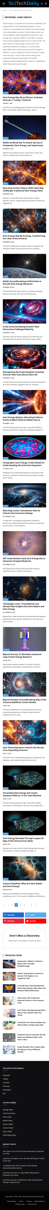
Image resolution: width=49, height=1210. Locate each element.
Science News (8, 1128)
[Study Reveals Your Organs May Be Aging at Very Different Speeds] (9, 1050)
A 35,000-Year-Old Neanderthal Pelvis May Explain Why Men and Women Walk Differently (31, 988)
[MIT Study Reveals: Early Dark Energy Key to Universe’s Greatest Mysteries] (24, 543)
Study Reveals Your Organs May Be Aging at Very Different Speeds (31, 1049)
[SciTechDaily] (24, 3)
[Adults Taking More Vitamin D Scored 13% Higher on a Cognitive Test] (9, 976)
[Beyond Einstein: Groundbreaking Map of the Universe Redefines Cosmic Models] (24, 684)
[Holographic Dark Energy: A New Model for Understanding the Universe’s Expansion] (24, 447)
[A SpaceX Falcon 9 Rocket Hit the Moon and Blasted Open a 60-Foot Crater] (9, 1037)
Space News (7, 1131)
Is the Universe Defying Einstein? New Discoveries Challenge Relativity (21, 328)
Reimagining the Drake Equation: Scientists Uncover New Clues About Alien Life (23, 373)
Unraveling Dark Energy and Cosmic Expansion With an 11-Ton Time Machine (22, 794)
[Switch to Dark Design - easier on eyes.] (41, 4)
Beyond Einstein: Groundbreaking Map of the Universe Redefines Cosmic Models (24, 701)
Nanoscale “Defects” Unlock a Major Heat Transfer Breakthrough (30, 963)
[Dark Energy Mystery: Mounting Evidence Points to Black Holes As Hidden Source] (24, 402)
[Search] (45, 3)
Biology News (8, 1110)
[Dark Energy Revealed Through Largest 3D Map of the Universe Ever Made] (24, 823)
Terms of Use (32, 1204)
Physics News (8, 1124)
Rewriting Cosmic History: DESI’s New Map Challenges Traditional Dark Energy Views (23, 189)
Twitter (5, 1079)
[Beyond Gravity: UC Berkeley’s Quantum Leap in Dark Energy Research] (24, 639)
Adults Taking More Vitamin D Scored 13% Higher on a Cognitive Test (30, 975)
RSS (4, 1093)
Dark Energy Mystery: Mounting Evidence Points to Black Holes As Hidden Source (23, 418)
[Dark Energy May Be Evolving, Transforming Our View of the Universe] (24, 221)
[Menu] (4, 4)
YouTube (6, 1082)
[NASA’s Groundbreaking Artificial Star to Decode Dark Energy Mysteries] (24, 266)
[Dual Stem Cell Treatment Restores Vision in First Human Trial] (9, 1000)
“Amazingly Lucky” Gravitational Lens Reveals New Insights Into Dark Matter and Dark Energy (23, 606)
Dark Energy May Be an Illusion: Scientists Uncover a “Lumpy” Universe (23, 98)
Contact (28, 1201)
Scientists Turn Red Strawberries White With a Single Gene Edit (31, 1023)
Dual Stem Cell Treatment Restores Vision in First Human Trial (30, 1000)
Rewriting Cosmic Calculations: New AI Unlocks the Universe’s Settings (21, 511)
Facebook (6, 1075)
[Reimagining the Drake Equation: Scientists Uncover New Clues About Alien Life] (24, 357)
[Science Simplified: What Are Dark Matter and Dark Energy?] (24, 868)
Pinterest (6, 1086)
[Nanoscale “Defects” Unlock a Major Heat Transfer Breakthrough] (9, 964)
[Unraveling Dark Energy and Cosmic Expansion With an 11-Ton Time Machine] (24, 778)
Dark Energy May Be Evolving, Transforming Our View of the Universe (24, 237)
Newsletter (7, 1090)
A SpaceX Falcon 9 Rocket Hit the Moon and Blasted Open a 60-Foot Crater (31, 1037)
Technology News (9, 1135)
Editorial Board (39, 1201)
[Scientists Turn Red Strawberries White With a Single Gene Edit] (9, 1025)
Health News (8, 1120)
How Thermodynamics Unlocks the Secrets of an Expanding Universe (23, 748)
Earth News (7, 1117)
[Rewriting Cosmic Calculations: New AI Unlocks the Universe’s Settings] (24, 495)
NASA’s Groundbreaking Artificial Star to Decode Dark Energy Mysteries (22, 282)
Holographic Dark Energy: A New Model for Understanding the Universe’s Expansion (24, 464)
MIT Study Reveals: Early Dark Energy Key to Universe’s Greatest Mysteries (24, 559)
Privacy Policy (20, 1204)
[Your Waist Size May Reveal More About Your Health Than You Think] (9, 1013)
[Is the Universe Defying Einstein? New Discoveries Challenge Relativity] (24, 311)
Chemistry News (9, 1113)
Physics (6, 649)
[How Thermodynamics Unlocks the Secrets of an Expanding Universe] (24, 732)
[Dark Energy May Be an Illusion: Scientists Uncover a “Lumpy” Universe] (24, 82)
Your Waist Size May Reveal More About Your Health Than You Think (31, 1012)
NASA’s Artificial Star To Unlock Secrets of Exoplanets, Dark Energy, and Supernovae (23, 144)
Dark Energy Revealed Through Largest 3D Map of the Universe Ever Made (23, 839)
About (21, 1201)
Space (6, 93)
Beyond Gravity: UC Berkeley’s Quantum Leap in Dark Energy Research (22, 655)
